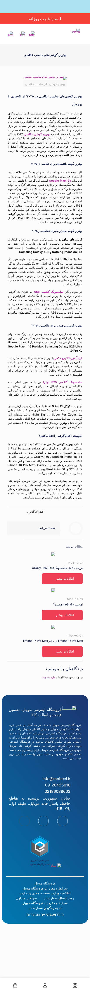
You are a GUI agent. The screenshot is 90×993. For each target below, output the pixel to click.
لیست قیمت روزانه (45, 18)
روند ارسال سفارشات (58, 898)
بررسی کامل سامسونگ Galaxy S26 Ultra (57, 568)
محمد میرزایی (47, 528)
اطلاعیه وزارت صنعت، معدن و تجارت (45, 893)
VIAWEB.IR (55, 915)
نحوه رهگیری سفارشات (45, 908)
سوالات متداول (26, 898)
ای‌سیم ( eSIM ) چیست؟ (68, 604)
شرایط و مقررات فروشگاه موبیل (45, 888)
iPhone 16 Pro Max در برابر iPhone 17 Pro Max (53, 640)
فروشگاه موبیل (45, 883)
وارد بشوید (48, 677)
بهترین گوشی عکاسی (37, 134)
